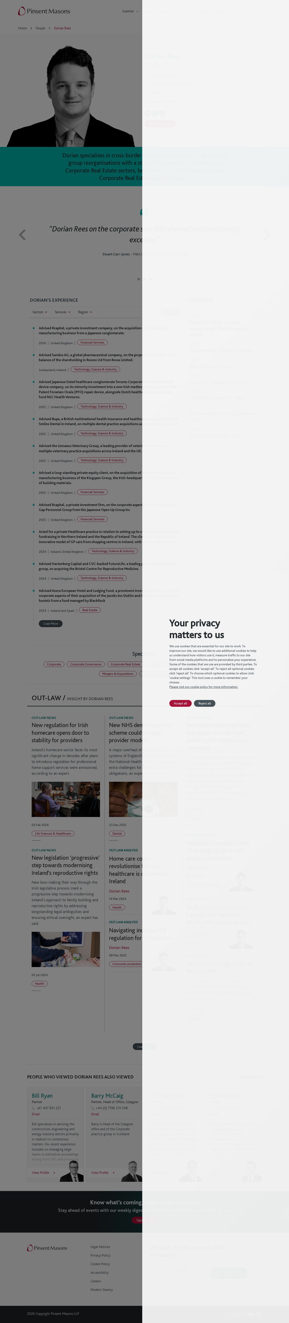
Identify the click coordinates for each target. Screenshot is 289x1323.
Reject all (204, 703)
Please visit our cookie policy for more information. (203, 687)
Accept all (180, 703)
